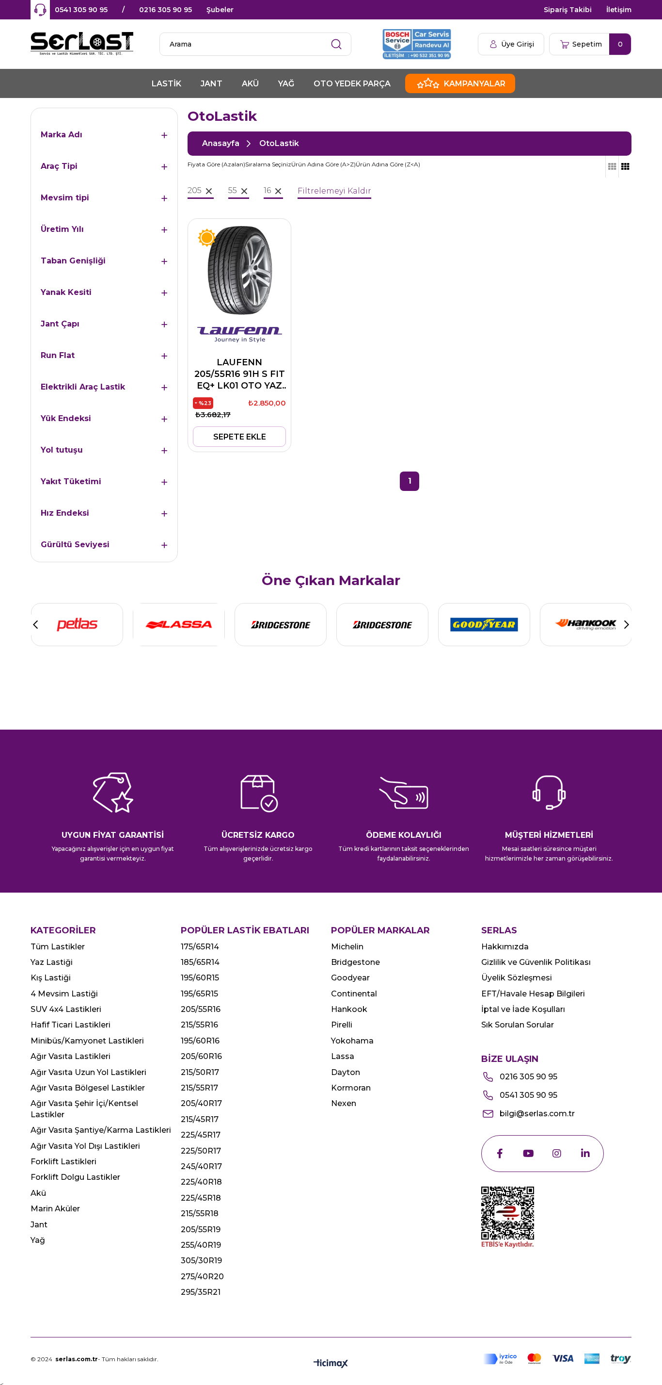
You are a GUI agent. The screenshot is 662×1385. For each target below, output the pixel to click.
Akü (38, 1193)
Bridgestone (355, 962)
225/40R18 (201, 1182)
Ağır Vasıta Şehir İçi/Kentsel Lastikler (84, 1109)
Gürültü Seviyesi (75, 544)
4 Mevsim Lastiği (64, 993)
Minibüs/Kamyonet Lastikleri (87, 1040)
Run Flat (58, 355)
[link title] (77, 624)
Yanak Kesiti (66, 292)
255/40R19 (201, 1245)
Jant (39, 1224)
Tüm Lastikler (58, 946)
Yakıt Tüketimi (71, 481)
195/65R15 (199, 993)
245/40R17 (201, 1166)
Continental (354, 993)
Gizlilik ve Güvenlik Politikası (536, 962)
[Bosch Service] (417, 44)
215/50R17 (200, 1072)
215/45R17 (200, 1119)
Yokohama (352, 1040)
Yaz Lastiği (52, 962)
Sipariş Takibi (568, 9)
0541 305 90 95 (81, 9)
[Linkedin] (585, 1154)
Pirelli (341, 1024)
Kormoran (351, 1087)
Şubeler (220, 9)
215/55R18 (200, 1213)
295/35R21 (201, 1292)
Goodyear (350, 977)
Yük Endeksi (66, 418)
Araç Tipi (59, 166)
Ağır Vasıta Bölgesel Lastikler (88, 1087)
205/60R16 (201, 1056)
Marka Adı (61, 134)
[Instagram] (557, 1154)
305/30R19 (201, 1260)
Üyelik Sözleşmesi (516, 977)
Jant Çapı (60, 323)
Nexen (343, 1103)
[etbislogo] (507, 1218)
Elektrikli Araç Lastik (83, 386)
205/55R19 (201, 1229)
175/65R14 (200, 946)
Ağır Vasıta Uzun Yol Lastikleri (88, 1072)
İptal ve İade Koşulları (523, 1009)
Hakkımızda (505, 946)
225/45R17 (201, 1135)
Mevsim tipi (65, 197)
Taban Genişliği (73, 260)
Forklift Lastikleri (63, 1161)
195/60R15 (200, 977)
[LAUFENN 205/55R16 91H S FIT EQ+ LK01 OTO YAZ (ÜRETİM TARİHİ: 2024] (239, 270)
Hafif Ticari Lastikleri (70, 1024)
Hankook (349, 1009)
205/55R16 (201, 1009)
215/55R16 (199, 1024)
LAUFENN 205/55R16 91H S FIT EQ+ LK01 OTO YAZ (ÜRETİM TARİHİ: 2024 (239, 374)
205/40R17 (201, 1103)
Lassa (342, 1056)
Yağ (38, 1240)
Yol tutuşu (62, 450)
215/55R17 (199, 1087)
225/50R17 (201, 1151)
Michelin (347, 946)
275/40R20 (202, 1276)
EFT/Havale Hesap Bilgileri (533, 993)
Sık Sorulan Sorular (517, 1024)
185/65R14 (200, 962)
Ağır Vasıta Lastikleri (70, 1056)
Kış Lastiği (51, 977)
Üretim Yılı (62, 229)
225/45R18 (201, 1198)
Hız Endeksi (65, 513)
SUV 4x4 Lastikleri (66, 1009)
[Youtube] (528, 1154)
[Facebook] (500, 1154)
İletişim (618, 9)
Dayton (345, 1072)
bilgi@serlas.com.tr (537, 1113)
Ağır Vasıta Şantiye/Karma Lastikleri (101, 1130)
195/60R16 (200, 1040)
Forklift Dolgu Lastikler (75, 1177)
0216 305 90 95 (165, 9)
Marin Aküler (55, 1208)
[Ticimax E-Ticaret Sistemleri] (331, 1364)
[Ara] (336, 44)
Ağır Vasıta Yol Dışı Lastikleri (85, 1146)
